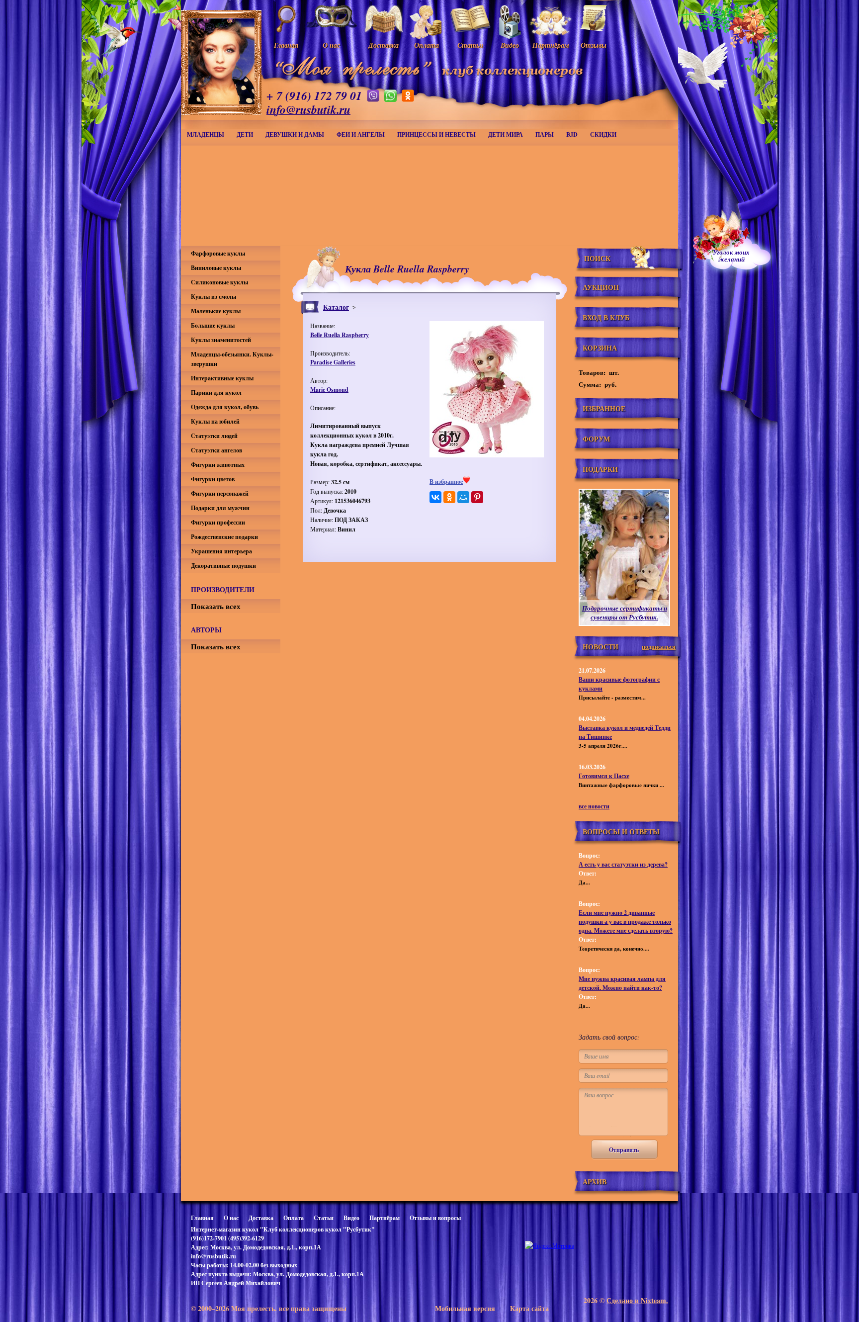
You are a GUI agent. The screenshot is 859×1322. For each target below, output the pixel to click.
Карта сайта (529, 1308)
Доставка (261, 1218)
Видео (351, 1218)
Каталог (336, 307)
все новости (594, 806)
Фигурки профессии (218, 522)
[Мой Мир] (463, 497)
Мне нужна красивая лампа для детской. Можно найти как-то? (622, 983)
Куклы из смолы (213, 296)
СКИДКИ (603, 134)
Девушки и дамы (294, 134)
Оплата (293, 1218)
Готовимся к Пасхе (604, 776)
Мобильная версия (465, 1308)
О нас (231, 1218)
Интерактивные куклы (222, 378)
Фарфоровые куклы (218, 253)
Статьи (324, 1218)
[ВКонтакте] (435, 497)
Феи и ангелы (361, 134)
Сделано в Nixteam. (637, 1300)
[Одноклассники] (449, 497)
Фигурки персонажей (220, 493)
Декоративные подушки (223, 565)
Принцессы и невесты (436, 134)
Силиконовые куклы (219, 282)
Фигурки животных (218, 464)
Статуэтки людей (214, 436)
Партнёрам (384, 1218)
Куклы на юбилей (215, 421)
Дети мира (505, 134)
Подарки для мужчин (220, 508)
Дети (245, 134)
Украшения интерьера (221, 551)
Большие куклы (213, 325)
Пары (544, 134)
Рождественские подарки (224, 536)
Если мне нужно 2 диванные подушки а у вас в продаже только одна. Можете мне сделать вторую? (626, 921)
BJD (572, 134)
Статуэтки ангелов (216, 450)
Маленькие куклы (216, 311)
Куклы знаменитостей (221, 340)
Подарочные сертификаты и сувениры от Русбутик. (624, 612)
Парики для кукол (216, 392)
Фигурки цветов (213, 479)
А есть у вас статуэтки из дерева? (623, 864)
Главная (202, 1218)
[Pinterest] (477, 497)
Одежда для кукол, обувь (224, 407)
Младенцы (205, 134)
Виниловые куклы (216, 268)
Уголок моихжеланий (731, 256)
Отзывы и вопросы (435, 1218)
